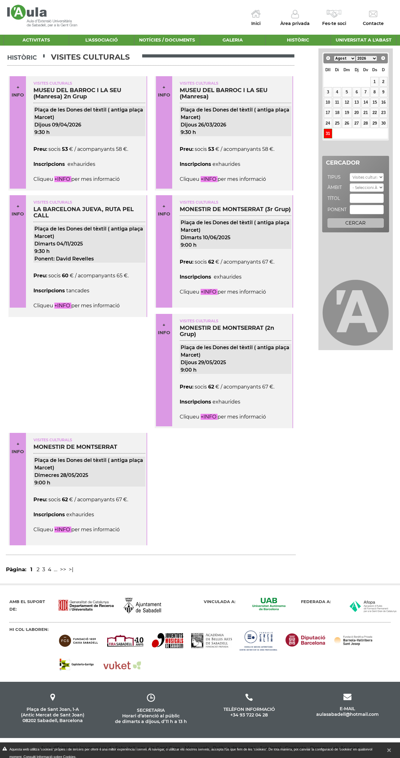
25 (337, 123)
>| (72, 569)
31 (328, 133)
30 (383, 123)
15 (374, 102)
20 (356, 112)
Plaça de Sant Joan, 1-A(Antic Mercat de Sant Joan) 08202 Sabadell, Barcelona (52, 714)
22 (374, 112)
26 (347, 123)
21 (365, 112)
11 (337, 102)
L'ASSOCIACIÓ (101, 40)
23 (383, 112)
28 (365, 123)
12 (347, 102)
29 (374, 123)
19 (347, 112)
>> (64, 569)
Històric (22, 57)
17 (328, 112)
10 (328, 102)
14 (365, 102)
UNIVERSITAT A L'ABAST (364, 40)
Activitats (36, 40)
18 (337, 112)
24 (328, 123)
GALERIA (232, 40)
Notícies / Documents (167, 40)
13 (356, 102)
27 (356, 123)
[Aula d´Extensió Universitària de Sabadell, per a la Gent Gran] (42, 15)
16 (383, 102)
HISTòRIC (298, 40)
